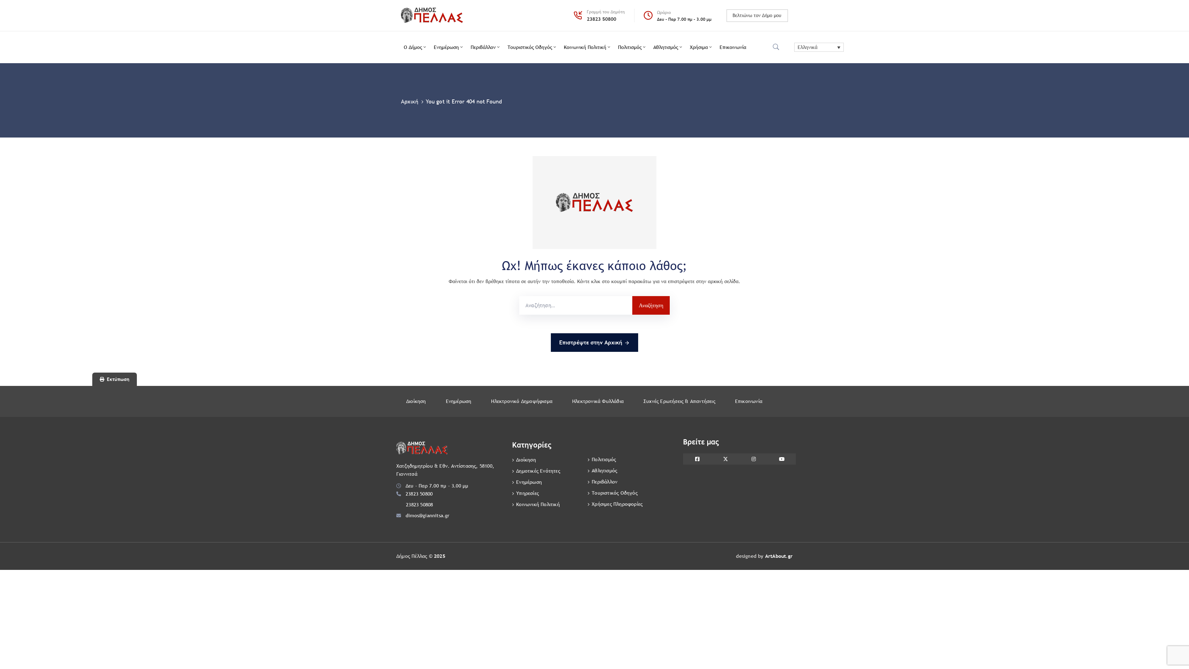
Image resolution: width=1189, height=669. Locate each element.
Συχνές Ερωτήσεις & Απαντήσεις (679, 401)
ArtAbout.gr (779, 556)
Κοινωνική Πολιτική (585, 47)
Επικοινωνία (733, 47)
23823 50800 (601, 19)
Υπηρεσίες (527, 493)
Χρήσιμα (699, 47)
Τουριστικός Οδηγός (529, 47)
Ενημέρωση (446, 47)
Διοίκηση (416, 401)
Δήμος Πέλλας (411, 556)
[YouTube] (782, 459)
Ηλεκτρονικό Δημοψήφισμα (521, 401)
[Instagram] (753, 459)
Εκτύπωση (118, 379)
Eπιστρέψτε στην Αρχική (590, 342)
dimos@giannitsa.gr (428, 515)
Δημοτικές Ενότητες (538, 471)
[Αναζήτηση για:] (575, 305)
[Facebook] (697, 459)
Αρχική (409, 101)
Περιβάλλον (483, 47)
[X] (725, 459)
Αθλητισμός (665, 47)
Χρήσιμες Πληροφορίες (617, 504)
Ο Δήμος (413, 47)
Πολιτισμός (630, 47)
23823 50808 (419, 505)
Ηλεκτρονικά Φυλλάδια (598, 401)
